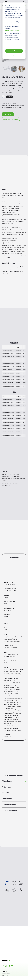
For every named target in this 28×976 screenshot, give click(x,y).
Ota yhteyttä (7, 114)
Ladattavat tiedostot (10, 119)
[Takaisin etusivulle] (11, 960)
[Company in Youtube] (12, 966)
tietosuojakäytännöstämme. (12, 30)
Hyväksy (14, 50)
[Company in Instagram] (6, 966)
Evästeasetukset (14, 46)
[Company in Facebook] (3, 966)
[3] (21, 69)
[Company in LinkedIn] (9, 966)
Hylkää (14, 55)
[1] (6, 69)
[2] (14, 69)
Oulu (3, 971)
